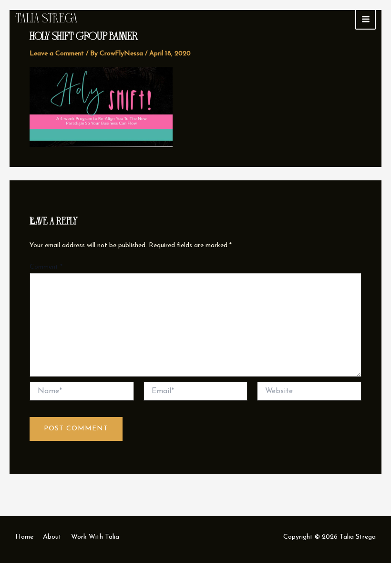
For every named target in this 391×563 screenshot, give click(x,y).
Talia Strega (46, 18)
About (52, 537)
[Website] (309, 392)
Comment (46, 267)
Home (24, 537)
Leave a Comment (57, 53)
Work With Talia (95, 537)
